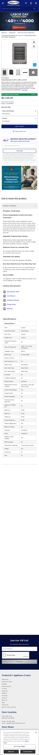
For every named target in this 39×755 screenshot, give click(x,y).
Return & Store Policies (9, 707)
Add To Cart (19, 126)
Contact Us (5, 704)
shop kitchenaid (19, 27)
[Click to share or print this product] (34, 42)
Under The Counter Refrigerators (26, 32)
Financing (4, 695)
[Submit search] (34, 8)
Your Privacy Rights (19, 746)
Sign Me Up (19, 661)
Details (33, 94)
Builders (4, 693)
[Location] (26, 3)
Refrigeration (12, 32)
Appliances (4, 32)
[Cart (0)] (36, 3)
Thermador (11, 102)
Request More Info (20, 131)
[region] (19, 742)
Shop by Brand (6, 686)
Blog (3, 702)
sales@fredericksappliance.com (15, 723)
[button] (3, 3)
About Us (4, 700)
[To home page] (13, 3)
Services (4, 698)
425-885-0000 (10, 721)
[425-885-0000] (31, 3)
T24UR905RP (9, 103)
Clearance (5, 691)
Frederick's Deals (7, 681)
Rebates (4, 684)
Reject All (11, 751)
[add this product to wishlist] (34, 46)
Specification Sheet (13, 291)
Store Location (9, 712)
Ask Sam (20, 151)
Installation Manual (13, 300)
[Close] (36, 732)
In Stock (4, 688)
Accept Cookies (27, 751)
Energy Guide (11, 304)
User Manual (11, 296)
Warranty (10, 308)
